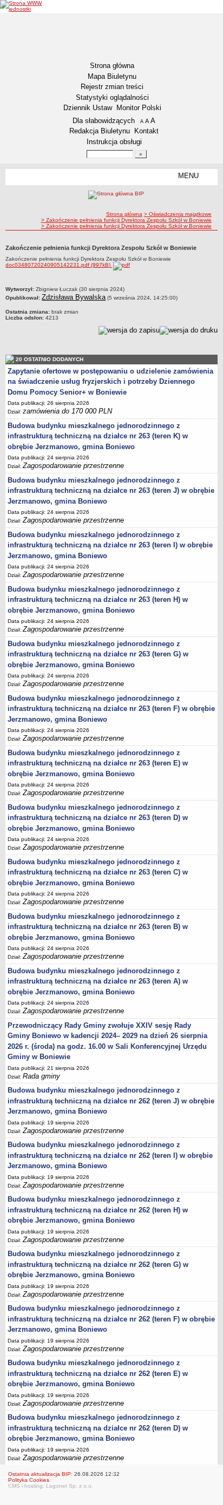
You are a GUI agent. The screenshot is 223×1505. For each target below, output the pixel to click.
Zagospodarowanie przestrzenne (73, 466)
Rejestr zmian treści (112, 87)
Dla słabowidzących (104, 121)
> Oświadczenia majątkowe (178, 214)
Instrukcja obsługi (114, 142)
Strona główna (112, 66)
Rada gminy (41, 1076)
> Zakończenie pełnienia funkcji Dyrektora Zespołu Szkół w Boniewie (126, 220)
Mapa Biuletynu (112, 76)
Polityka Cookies (28, 1480)
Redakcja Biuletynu (99, 131)
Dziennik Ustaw (87, 108)
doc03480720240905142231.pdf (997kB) (58, 265)
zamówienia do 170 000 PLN (67, 411)
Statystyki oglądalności (112, 97)
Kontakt (146, 131)
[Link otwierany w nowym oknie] (23, 6)
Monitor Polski (138, 108)
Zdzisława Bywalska (74, 297)
